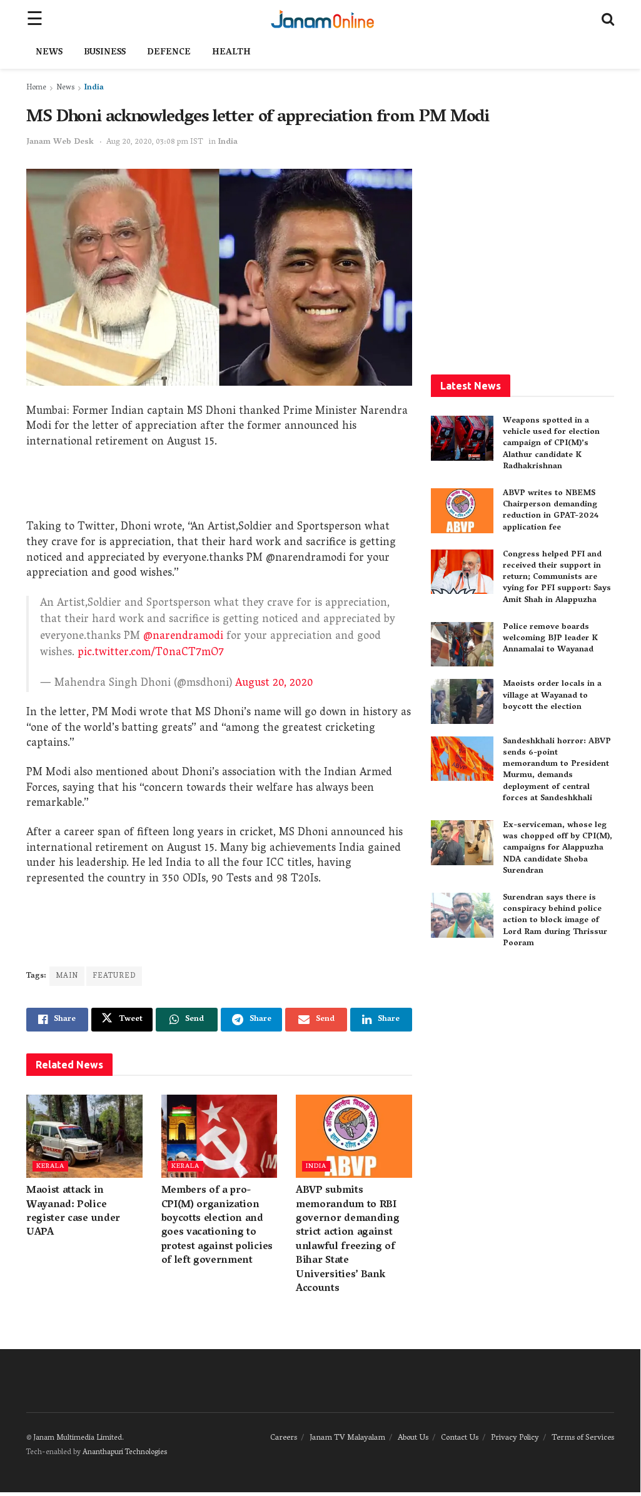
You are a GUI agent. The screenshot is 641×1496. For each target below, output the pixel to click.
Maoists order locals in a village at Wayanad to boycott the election (552, 695)
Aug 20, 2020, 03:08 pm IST (154, 142)
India (94, 88)
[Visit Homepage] (322, 18)
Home (36, 88)
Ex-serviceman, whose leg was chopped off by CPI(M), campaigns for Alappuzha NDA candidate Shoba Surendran (557, 848)
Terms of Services (583, 1438)
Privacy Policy (515, 1438)
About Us (413, 1438)
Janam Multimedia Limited (77, 1438)
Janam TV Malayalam (347, 1438)
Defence (169, 52)
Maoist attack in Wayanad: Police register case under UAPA (73, 1212)
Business (105, 52)
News (49, 52)
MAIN (67, 976)
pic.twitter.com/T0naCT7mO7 (151, 653)
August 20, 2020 (274, 683)
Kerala (50, 1166)
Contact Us (459, 1438)
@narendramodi (183, 636)
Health (231, 52)
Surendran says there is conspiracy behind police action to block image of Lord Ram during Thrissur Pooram (555, 920)
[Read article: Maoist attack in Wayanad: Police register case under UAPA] (84, 1136)
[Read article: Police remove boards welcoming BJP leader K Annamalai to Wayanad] (462, 644)
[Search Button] (608, 19)
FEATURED (114, 976)
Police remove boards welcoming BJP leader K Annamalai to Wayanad (550, 639)
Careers (283, 1438)
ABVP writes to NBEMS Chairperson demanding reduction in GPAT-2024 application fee (551, 511)
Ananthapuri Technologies (125, 1452)
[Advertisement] (219, 489)
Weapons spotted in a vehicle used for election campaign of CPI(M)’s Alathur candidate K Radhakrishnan (551, 443)
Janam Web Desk (60, 142)
